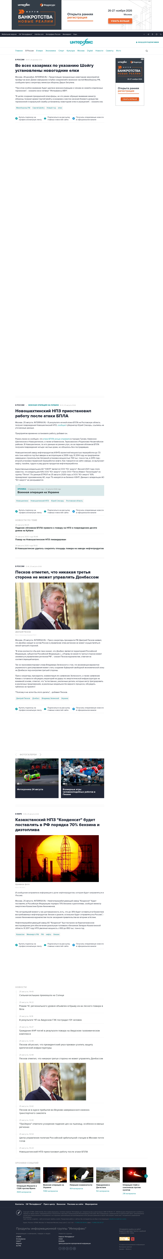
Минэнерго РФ (33, 934)
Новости (99, 51)
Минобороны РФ (23, 108)
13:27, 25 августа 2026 (33, 139)
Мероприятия (91, 1204)
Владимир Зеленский (50, 698)
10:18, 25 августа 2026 (31, 814)
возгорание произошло (81, 230)
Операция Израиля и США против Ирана (27, 1187)
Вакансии (61, 1204)
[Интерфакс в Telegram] (63, 1248)
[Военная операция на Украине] (55, 1182)
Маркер (19, 1243)
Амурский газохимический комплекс (49, 269)
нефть (48, 934)
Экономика (50, 51)
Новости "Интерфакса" (66, 1237)
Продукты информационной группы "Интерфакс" (51, 1229)
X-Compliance (20, 1239)
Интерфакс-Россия (53, 34)
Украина (64, 698)
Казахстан (20, 934)
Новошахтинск (22, 501)
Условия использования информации (132, 1245)
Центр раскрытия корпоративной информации (75, 1243)
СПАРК (18, 1237)
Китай (68, 269)
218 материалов (129, 1194)
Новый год (51, 108)
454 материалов (76, 1189)
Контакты (19, 1204)
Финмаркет (67, 34)
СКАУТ (18, 1241)
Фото (118, 51)
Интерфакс (81, 42)
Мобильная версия (9, 34)
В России (29, 51)
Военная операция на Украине (43, 405)
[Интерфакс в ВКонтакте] (67, 1248)
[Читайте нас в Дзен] (60, 1248)
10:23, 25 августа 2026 (68, 405)
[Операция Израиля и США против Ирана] (28, 1183)
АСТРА (18, 1246)
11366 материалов (50, 1191)
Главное (19, 51)
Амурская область (23, 269)
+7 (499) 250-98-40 (81, 1222)
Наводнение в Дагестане (103, 1186)
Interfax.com (39, 34)
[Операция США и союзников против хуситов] (134, 1182)
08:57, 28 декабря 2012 (34, 60)
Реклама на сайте (75, 1204)
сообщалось (27, 230)
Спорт (61, 51)
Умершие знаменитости (81, 1185)
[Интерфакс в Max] (74, 1248)
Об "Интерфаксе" (25, 34)
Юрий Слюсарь (57, 501)
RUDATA (61, 1241)
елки (60, 108)
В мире (39, 51)
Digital (90, 51)
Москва (80, 51)
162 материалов (102, 1191)
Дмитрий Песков (23, 698)
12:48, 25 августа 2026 (34, 566)
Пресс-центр (49, 1204)
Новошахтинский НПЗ (40, 501)
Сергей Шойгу (38, 108)
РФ (42, 934)
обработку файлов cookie (117, 1219)
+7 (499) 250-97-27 (97, 1222)
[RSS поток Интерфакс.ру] (70, 1248)
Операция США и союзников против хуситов (132, 1187)
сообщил (62, 425)
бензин (56, 934)
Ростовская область (74, 501)
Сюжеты (109, 51)
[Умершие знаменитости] (81, 1182)
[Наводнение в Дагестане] (108, 1182)
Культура (71, 51)
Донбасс (35, 698)
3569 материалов (24, 1192)
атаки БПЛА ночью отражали (56, 439)
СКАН (61, 1239)
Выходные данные (125, 1247)
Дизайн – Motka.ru (125, 1249)
